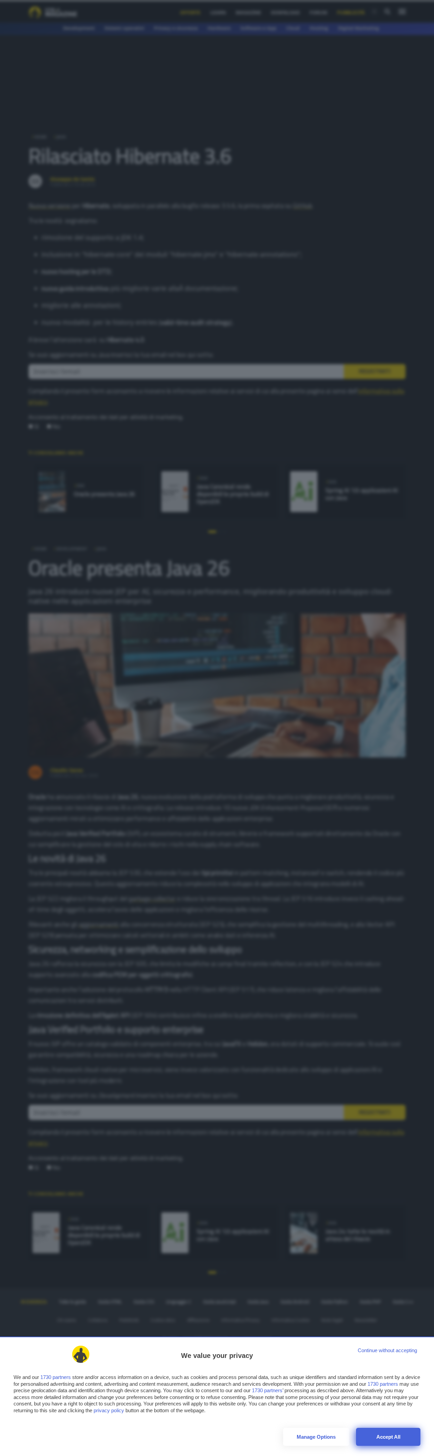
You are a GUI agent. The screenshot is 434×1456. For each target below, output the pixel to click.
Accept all (388, 1437)
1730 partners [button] (55, 1377)
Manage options (316, 1437)
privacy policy (109, 1410)
